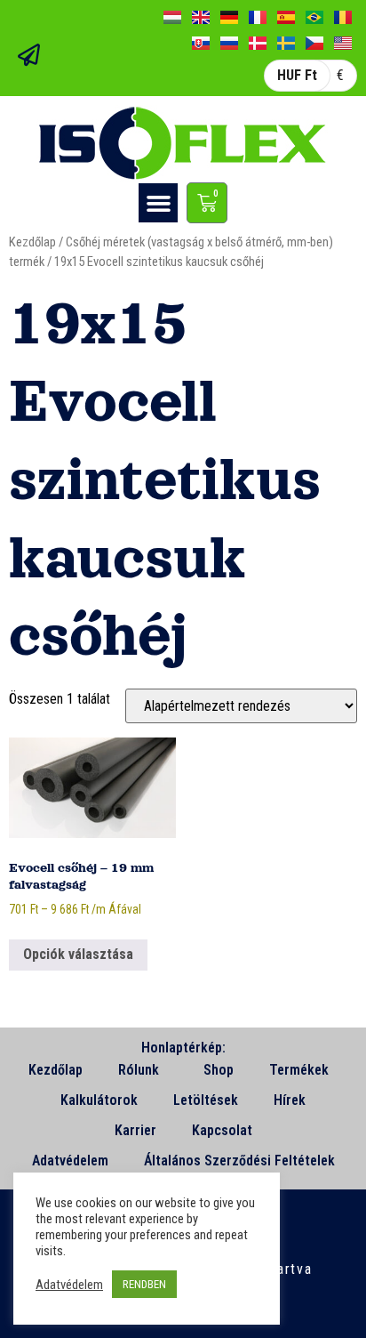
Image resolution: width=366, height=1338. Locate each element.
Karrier (135, 1130)
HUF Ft (297, 75)
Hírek (290, 1100)
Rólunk (138, 1069)
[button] (158, 202)
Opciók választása (78, 954)
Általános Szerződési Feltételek (239, 1160)
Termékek (299, 1069)
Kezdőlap (32, 242)
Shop (218, 1069)
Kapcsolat (222, 1130)
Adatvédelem (70, 1160)
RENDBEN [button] (144, 1284)
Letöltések (205, 1100)
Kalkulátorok (99, 1100)
